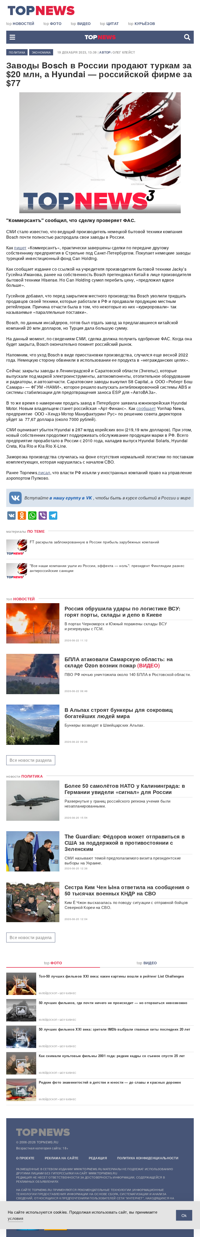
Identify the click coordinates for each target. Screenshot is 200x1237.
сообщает (146, 408)
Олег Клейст (124, 52)
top (20, 23)
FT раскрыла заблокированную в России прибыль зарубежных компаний (94, 541)
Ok (184, 1215)
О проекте (25, 1158)
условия (15, 1218)
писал (43, 473)
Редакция (98, 1158)
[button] (12, 37)
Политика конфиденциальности (147, 1158)
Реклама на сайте (62, 1158)
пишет (20, 248)
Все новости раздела (31, 760)
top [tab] (53, 962)
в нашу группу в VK (70, 498)
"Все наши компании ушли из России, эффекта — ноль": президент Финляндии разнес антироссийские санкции (107, 568)
